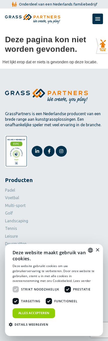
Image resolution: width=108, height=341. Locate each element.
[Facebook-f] (49, 151)
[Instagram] (61, 151)
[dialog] (54, 290)
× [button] (97, 250)
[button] (30, 324)
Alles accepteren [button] (33, 313)
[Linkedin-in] (37, 151)
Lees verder (82, 281)
